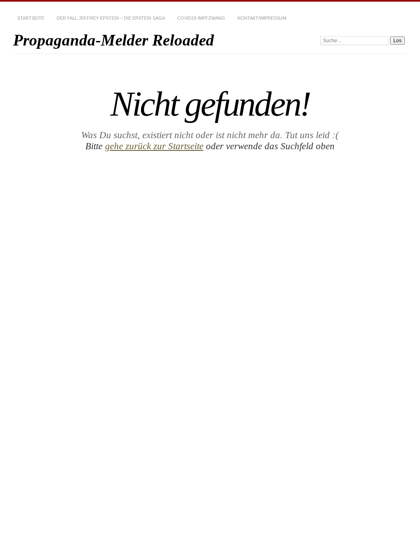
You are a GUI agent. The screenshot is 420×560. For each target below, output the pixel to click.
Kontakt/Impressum (261, 18)
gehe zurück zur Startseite (154, 146)
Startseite (30, 18)
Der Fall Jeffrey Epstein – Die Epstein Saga (111, 18)
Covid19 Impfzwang (201, 18)
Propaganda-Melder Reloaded (113, 40)
